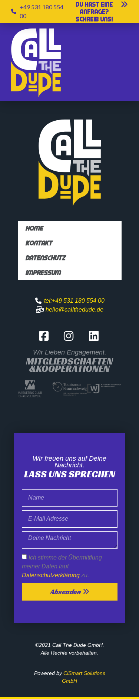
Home (34, 228)
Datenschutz (45, 258)
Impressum (42, 272)
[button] (99, 12)
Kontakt (38, 243)
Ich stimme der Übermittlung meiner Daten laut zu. (62, 566)
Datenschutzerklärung (51, 575)
